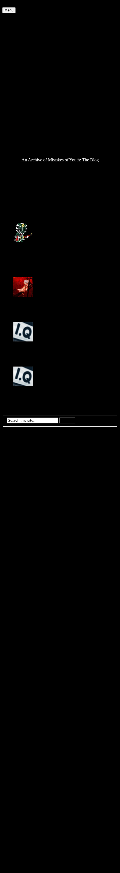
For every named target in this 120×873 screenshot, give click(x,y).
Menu (8, 10)
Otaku (18, 115)
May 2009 (22, 556)
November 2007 (27, 646)
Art (16, 30)
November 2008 (27, 586)
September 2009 (27, 536)
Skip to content (15, 4)
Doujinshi (22, 50)
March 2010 (24, 506)
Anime (19, 25)
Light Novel (24, 90)
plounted (21, 245)
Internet (20, 80)
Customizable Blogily (51, 868)
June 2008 (22, 611)
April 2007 (23, 681)
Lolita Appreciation (30, 95)
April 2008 (23, 621)
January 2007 (25, 696)
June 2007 (22, 671)
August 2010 (24, 481)
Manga (19, 100)
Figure (19, 65)
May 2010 (22, 496)
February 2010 (26, 511)
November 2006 (27, 706)
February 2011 (26, 450)
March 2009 (24, 566)
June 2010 (22, 491)
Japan (18, 85)
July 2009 (22, 546)
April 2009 (23, 561)
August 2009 (24, 541)
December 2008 (27, 581)
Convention (23, 45)
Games (19, 75)
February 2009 (26, 571)
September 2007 (27, 656)
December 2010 (27, 461)
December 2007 (27, 641)
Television (22, 145)
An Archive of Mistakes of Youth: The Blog (41, 15)
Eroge (18, 55)
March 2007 (24, 686)
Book (18, 35)
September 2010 (27, 476)
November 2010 (27, 466)
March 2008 (24, 626)
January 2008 (25, 636)
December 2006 (27, 701)
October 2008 (25, 591)
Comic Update (26, 40)
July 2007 (22, 666)
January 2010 (25, 516)
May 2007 (22, 676)
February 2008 (26, 631)
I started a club (15, 196)
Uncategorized (26, 150)
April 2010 (23, 501)
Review (20, 130)
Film (17, 70)
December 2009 (27, 521)
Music (18, 105)
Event (18, 60)
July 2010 (22, 486)
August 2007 (24, 661)
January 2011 (25, 456)
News (18, 110)
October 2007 (25, 651)
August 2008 (24, 601)
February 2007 (26, 691)
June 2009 (22, 551)
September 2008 (27, 596)
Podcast (20, 125)
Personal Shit (25, 120)
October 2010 (25, 471)
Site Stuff (21, 140)
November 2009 (27, 526)
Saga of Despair (27, 135)
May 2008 (22, 616)
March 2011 (24, 445)
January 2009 (25, 576)
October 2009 (25, 531)
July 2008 (22, 606)
